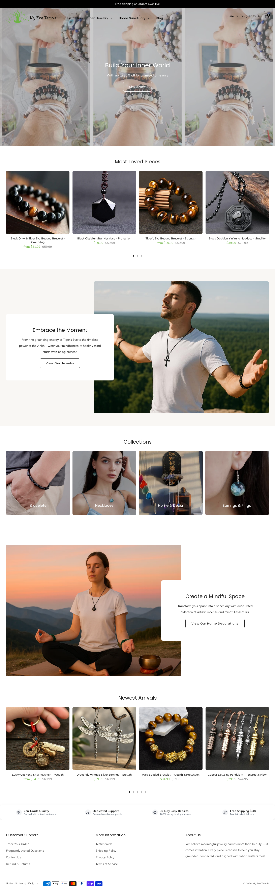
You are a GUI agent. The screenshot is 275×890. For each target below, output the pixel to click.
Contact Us (13, 857)
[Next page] (269, 203)
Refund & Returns (18, 864)
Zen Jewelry (99, 18)
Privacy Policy (105, 857)
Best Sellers (74, 18)
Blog (159, 18)
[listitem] (137, 4)
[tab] (133, 256)
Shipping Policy (106, 850)
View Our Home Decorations (215, 623)
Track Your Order (17, 844)
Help (173, 18)
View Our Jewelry (60, 363)
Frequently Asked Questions (25, 850)
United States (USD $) (241, 16)
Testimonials (104, 844)
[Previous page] (6, 203)
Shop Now (137, 87)
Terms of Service (107, 864)
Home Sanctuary (132, 18)
